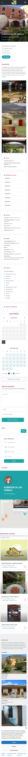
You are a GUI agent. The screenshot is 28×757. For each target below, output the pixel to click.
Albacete (5, 565)
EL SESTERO (4, 700)
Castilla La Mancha (11, 565)
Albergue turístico (8, 48)
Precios (7, 158)
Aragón (6, 676)
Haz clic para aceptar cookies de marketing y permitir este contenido (14, 146)
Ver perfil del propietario (9, 493)
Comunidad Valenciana (7, 37)
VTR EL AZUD (5, 675)
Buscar (3, 428)
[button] (26, 728)
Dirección (8, 215)
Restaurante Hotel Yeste (9, 625)
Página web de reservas (14, 379)
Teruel (3, 676)
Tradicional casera (13, 567)
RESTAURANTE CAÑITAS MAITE (12, 563)
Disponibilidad (6, 57)
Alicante (16, 37)
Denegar (14, 746)
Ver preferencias (14, 750)
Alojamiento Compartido (10, 46)
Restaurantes (6, 567)
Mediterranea (12, 628)
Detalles (8, 238)
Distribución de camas (11, 175)
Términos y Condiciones (11, 306)
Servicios (8, 268)
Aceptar (14, 742)
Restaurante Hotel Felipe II (10, 596)
